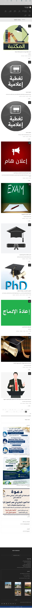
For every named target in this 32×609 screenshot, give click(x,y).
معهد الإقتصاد (21, 331)
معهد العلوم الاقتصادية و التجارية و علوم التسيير (22, 173)
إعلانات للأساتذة (27, 403)
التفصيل (29, 58)
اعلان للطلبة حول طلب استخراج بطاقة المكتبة (23, 52)
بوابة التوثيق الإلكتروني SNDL (27, 564)
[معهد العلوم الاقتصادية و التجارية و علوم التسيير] (16, 157)
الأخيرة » (7, 411)
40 (23, 411)
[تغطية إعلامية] (16, 76)
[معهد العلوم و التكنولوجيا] (16, 198)
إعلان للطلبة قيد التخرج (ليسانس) (25, 255)
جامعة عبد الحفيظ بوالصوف (16, 555)
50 (16, 411)
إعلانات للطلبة (26, 55)
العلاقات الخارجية (23, 96)
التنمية (9, 11)
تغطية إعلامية (28, 92)
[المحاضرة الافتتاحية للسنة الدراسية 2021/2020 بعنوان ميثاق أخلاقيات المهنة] (16, 385)
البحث (19, 11)
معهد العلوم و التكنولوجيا (26, 214)
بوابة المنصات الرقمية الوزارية (27, 562)
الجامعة (21, 403)
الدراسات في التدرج (24, 11)
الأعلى (16, 599)
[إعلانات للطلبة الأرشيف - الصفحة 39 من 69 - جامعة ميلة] (27, 7)
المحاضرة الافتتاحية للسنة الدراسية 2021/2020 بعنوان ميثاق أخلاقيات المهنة (17, 399)
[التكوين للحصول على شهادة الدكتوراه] (16, 276)
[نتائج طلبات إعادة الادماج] (16, 313)
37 (5, 409)
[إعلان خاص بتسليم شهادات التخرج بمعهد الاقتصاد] (16, 349)
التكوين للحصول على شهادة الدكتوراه (24, 291)
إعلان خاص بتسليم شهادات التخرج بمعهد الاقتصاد (22, 363)
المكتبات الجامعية (22, 55)
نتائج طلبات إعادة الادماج (26, 327)
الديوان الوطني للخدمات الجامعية (27, 566)
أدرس (25, 15)
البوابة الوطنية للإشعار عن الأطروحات (26, 565)
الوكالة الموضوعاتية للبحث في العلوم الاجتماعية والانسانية (24, 567)
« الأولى (22, 409)
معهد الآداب (24, 331)
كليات (5, 11)
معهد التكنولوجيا (23, 218)
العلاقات (15, 11)
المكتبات (29, 15)
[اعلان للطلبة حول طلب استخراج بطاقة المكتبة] (16, 37)
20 (12, 409)
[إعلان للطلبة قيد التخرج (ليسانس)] (16, 238)
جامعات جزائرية (29, 563)
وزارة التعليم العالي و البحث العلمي (26, 560)
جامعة (29, 11)
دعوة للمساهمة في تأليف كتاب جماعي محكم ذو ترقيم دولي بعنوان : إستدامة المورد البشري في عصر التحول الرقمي (17, 515)
